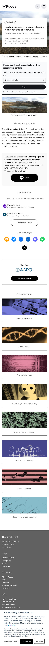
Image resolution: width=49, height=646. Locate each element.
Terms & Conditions (10, 541)
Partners (5, 588)
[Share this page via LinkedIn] (28, 239)
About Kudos (7, 577)
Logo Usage (7, 547)
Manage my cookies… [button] (11, 641)
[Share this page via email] (7, 239)
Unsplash (34, 115)
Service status (8, 558)
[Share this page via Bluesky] (14, 239)
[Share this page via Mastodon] (35, 239)
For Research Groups (11, 607)
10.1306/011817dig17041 (17, 43)
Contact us (6, 566)
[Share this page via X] (24, 247)
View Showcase (24, 278)
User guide (6, 560)
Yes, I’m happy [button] (26, 641)
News (4, 580)
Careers (5, 582)
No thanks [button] (39, 641)
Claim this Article (24, 223)
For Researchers (9, 599)
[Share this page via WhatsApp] (42, 239)
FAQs (4, 563)
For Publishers (8, 602)
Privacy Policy (8, 544)
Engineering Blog (9, 585)
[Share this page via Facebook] (21, 239)
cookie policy (11, 625)
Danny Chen (23, 115)
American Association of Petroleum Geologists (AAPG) (25, 56)
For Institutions (8, 604)
